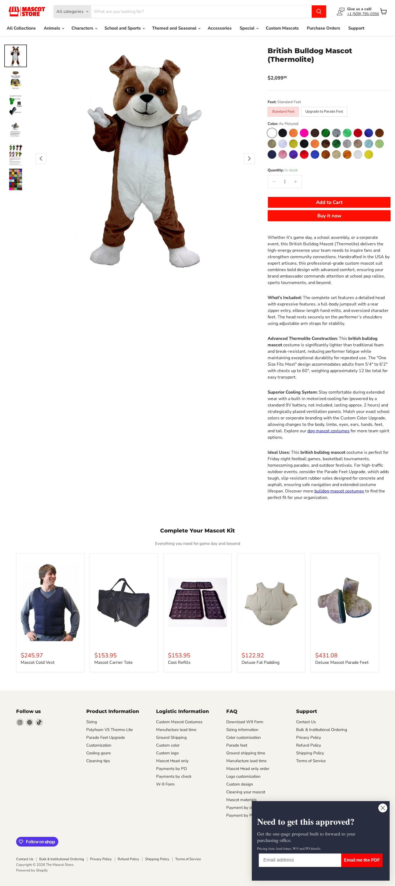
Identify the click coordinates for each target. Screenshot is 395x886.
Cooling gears (98, 753)
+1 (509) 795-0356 (363, 13)
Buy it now (329, 216)
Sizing (91, 722)
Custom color (167, 745)
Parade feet (236, 745)
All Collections (21, 28)
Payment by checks (244, 807)
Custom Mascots (282, 28)
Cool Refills (179, 662)
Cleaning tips (98, 760)
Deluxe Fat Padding (260, 662)
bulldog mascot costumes (339, 491)
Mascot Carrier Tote (113, 662)
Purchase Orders (323, 28)
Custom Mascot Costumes (179, 722)
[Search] (319, 11)
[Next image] (249, 158)
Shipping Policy (310, 753)
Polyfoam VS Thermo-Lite (109, 729)
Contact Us (306, 722)
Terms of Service (311, 760)
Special (248, 28)
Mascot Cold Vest (38, 662)
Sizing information (242, 729)
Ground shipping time (245, 753)
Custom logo (167, 753)
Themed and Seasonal (175, 28)
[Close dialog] (382, 808)
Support (356, 28)
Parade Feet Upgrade (105, 737)
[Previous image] (40, 158)
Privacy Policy (308, 737)
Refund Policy (308, 745)
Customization (99, 745)
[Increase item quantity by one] (295, 181)
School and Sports (123, 28)
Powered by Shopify (32, 870)
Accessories (220, 28)
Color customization (243, 737)
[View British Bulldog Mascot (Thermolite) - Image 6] (15, 179)
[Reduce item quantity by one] (274, 181)
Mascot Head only (172, 760)
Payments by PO (171, 768)
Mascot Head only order (247, 768)
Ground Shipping (171, 737)
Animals (52, 28)
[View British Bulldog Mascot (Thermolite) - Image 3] (15, 105)
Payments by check (174, 776)
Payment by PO (240, 815)
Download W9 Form (244, 722)
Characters (82, 28)
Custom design (239, 784)
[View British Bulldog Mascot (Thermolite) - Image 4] (15, 130)
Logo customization (243, 776)
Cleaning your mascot (245, 792)
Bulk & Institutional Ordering (321, 729)
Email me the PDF (362, 860)
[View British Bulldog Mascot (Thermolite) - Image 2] (15, 80)
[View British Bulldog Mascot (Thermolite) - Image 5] (15, 154)
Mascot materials (241, 799)
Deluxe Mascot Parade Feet (342, 662)
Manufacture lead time (176, 729)
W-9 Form (165, 784)
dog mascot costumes (328, 431)
